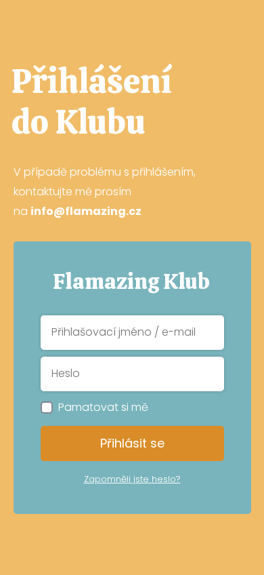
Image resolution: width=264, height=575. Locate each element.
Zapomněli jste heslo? (132, 479)
